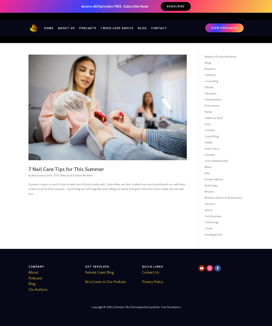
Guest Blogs (212, 136)
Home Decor (212, 148)
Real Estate (211, 185)
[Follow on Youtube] (202, 268)
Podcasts (87, 28)
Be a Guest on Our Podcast (105, 282)
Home (49, 28)
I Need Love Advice (117, 28)
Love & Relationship (216, 161)
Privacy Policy (152, 282)
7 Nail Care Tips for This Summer (66, 168)
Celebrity (210, 75)
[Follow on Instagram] (209, 268)
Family (208, 112)
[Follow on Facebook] (217, 268)
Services (210, 204)
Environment (212, 105)
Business (210, 69)
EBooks (209, 87)
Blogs (208, 63)
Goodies (210, 130)
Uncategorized (213, 234)
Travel (208, 228)
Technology (212, 222)
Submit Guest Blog (99, 273)
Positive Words (214, 179)
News (208, 167)
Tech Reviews (213, 216)
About (33, 273)
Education (210, 93)
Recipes (209, 191)
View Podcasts (224, 27)
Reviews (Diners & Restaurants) (224, 197)
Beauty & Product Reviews (77, 175)
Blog (142, 28)
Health (208, 142)
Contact (159, 28)
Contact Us (150, 273)
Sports (209, 210)
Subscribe (176, 6)
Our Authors (38, 290)
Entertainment (213, 99)
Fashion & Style (214, 118)
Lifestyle (210, 155)
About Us (66, 28)
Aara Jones (38, 175)
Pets (207, 173)
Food (207, 124)
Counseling (211, 81)
